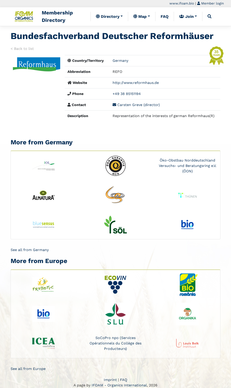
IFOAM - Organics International (119, 385)
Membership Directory (57, 16)
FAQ (165, 16)
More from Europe (39, 261)
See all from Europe (28, 369)
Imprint (110, 380)
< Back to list (22, 48)
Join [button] (189, 16)
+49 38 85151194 (127, 94)
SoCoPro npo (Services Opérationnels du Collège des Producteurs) (115, 343)
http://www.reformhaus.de (136, 83)
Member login (212, 3)
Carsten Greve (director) (138, 105)
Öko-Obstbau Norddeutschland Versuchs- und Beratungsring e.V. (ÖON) (187, 165)
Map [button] (142, 16)
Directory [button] (110, 16)
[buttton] (209, 16)
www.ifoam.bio (181, 3)
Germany (120, 60)
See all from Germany (30, 250)
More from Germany (42, 142)
